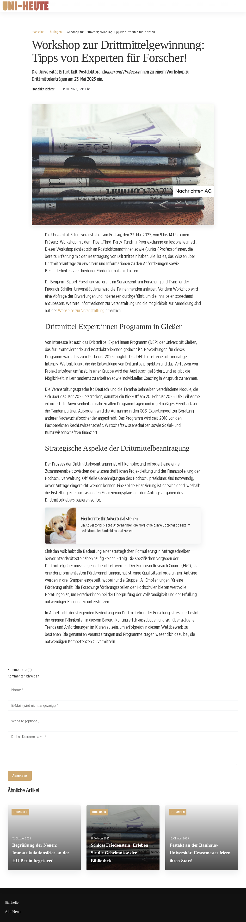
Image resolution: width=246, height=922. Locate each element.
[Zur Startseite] (25, 9)
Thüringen (55, 32)
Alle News (13, 912)
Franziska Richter (43, 89)
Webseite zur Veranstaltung (81, 310)
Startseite (38, 32)
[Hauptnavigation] (236, 6)
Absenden (19, 776)
